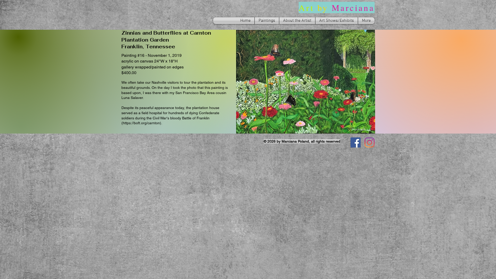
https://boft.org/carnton (141, 123)
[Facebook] (356, 142)
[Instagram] (370, 142)
